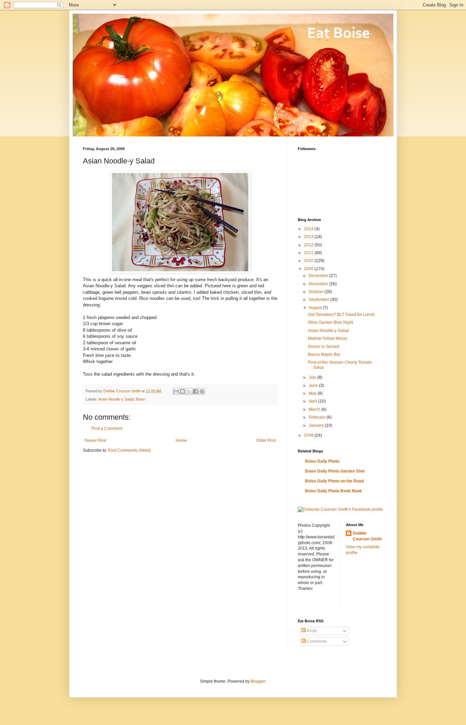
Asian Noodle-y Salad (116, 399)
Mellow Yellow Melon (327, 338)
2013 (309, 236)
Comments (316, 641)
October (316, 291)
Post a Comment (106, 428)
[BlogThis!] (182, 391)
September (319, 299)
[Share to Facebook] (195, 391)
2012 (309, 245)
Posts (311, 630)
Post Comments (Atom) (129, 450)
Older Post (266, 440)
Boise (140, 399)
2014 (309, 229)
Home (181, 440)
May (313, 393)
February (317, 417)
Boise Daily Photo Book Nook (333, 491)
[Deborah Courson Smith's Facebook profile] (340, 509)
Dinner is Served (323, 346)
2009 (309, 268)
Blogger (258, 681)
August (316, 307)
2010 (309, 260)
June (314, 385)
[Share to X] (189, 391)
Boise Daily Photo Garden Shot (335, 471)
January (317, 425)
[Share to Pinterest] (202, 391)
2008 (309, 435)
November (319, 283)
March (315, 409)
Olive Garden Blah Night (330, 322)
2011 (309, 252)
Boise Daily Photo (322, 461)
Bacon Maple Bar (324, 354)
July (313, 377)
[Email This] (176, 391)
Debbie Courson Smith (367, 536)
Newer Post (95, 440)
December (319, 275)
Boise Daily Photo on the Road (334, 481)
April (313, 401)
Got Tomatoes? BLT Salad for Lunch (341, 314)
